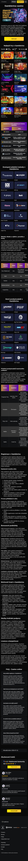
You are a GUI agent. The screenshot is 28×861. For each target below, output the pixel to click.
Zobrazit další (14, 810)
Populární (3, 49)
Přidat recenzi (14, 766)
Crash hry (15, 49)
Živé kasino (9, 49)
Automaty (23, 49)
